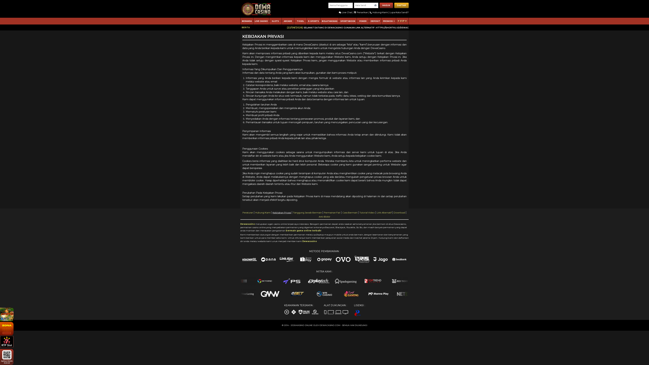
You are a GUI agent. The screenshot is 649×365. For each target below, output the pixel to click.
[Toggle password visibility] (375, 5)
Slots (275, 21)
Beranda (247, 21)
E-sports (313, 21)
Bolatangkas (330, 21)
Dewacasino (247, 224)
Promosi (388, 21)
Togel (300, 21)
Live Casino (261, 21)
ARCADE (288, 21)
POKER (362, 21)
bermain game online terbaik (303, 230)
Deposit (375, 21)
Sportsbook (347, 21)
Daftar (401, 5)
